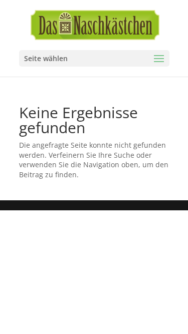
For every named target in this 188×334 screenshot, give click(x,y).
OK (52, 318)
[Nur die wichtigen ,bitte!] (175, 303)
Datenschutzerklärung (105, 318)
